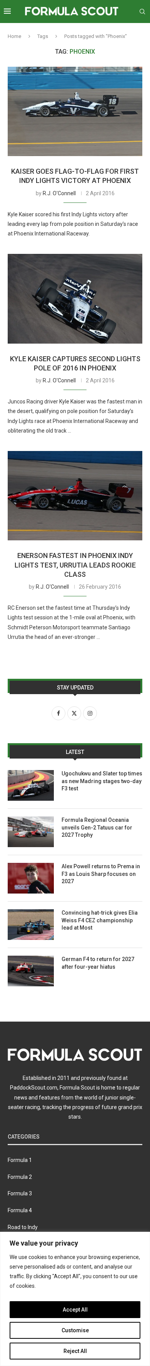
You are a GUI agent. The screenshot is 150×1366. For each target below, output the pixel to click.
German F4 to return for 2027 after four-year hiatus (98, 963)
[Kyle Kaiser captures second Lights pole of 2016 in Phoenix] (75, 298)
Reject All (75, 1351)
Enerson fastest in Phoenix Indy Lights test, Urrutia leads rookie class (75, 564)
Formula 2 (20, 1177)
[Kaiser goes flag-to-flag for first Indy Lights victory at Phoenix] (75, 111)
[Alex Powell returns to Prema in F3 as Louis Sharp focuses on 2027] (31, 878)
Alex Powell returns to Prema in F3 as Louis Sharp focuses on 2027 (101, 873)
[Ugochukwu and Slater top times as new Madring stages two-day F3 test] (31, 785)
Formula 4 (20, 1210)
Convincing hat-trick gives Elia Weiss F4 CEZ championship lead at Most (100, 920)
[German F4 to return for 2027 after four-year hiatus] (31, 971)
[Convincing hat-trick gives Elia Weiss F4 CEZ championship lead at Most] (31, 924)
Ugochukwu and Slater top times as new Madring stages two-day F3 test (102, 781)
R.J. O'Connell (59, 193)
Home (14, 36)
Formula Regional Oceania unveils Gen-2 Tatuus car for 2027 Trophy (97, 827)
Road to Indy (23, 1227)
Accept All (75, 1310)
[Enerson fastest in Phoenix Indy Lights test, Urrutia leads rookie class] (75, 495)
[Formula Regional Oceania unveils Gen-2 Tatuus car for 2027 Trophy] (31, 831)
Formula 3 (20, 1193)
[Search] (142, 11)
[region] (75, 1299)
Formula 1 (20, 1160)
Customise (75, 1330)
